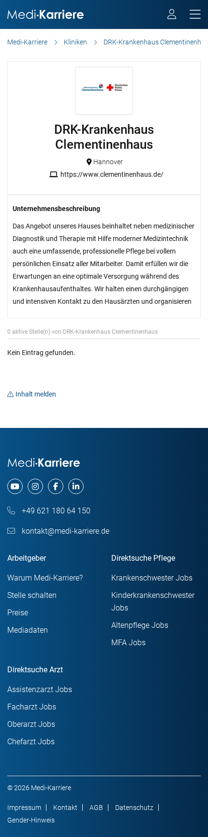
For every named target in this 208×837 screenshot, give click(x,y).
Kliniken (75, 42)
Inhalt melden (35, 394)
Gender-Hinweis (31, 820)
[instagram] (35, 486)
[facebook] (55, 486)
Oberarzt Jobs (31, 724)
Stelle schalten (32, 595)
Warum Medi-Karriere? (45, 577)
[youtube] (15, 486)
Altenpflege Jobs (139, 625)
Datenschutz (134, 807)
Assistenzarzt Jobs (39, 689)
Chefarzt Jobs (31, 741)
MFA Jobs (128, 642)
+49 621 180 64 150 (55, 510)
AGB (96, 807)
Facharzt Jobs (31, 706)
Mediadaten (27, 630)
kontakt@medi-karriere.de (64, 531)
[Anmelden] (172, 15)
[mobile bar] (195, 14)
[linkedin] (76, 486)
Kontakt (65, 807)
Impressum (24, 807)
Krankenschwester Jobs (152, 577)
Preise (17, 612)
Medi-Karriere (27, 42)
